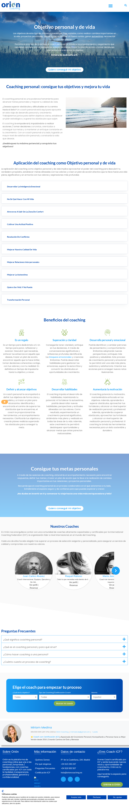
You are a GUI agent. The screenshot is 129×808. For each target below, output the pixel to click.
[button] (110, 6)
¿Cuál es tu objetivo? (21, 693)
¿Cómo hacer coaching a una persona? (25, 654)
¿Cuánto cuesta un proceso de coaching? (27, 661)
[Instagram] (63, 779)
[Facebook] (70, 779)
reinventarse (50, 36)
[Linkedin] (77, 779)
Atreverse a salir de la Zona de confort (25, 211)
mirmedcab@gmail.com (80, 732)
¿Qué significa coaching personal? (22, 639)
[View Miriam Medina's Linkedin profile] (26, 727)
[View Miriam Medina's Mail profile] (26, 739)
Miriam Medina (41, 727)
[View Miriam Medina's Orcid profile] (26, 733)
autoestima (97, 36)
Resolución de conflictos (18, 237)
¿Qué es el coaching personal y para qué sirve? (30, 647)
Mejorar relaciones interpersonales (23, 262)
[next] (116, 571)
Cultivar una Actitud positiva (20, 224)
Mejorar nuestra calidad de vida (22, 249)
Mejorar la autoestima (17, 274)
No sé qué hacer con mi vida (20, 199)
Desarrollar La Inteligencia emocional (23, 186)
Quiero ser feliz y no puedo (19, 287)
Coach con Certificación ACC (46, 737)
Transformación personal (18, 300)
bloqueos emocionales (60, 357)
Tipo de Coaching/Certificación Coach (55, 693)
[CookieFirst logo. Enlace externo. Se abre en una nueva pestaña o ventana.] (3, 791)
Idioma (94, 693)
